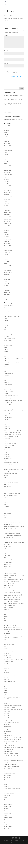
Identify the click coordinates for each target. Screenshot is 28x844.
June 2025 (6, 157)
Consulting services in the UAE (11, 436)
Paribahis (6, 648)
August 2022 (7, 225)
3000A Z (6, 354)
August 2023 (7, 199)
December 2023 (7, 190)
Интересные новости (9, 782)
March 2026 (7, 137)
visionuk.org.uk (7, 731)
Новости (6, 799)
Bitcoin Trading (7, 404)
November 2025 (7, 145)
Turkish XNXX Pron (8, 717)
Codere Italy (7, 428)
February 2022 (7, 239)
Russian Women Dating (9, 675)
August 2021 (7, 252)
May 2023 (6, 205)
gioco (5, 517)
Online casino (7, 639)
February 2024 (7, 185)
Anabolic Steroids (8, 384)
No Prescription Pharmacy (10, 625)
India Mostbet (7, 540)
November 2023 (7, 192)
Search (21, 88)
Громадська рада (8, 771)
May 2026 (6, 132)
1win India (6, 336)
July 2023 (6, 201)
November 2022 (7, 219)
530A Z (5, 360)
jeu (4, 551)
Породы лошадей (8, 813)
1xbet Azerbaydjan (8, 345)
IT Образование (7, 546)
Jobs (5, 557)
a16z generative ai (8, 373)
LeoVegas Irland (7, 566)
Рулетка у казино (8, 817)
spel (5, 683)
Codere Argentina (8, 426)
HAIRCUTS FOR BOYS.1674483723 (12, 522)
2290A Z (6, 349)
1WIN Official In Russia (9, 338)
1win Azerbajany (8, 334)
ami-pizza (6, 382)
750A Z (5, 369)
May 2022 (6, 232)
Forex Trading (7, 488)
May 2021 (6, 259)
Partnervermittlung (8, 651)
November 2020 (7, 272)
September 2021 (8, 250)
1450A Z (6, 325)
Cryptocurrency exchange (10, 443)
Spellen (5, 688)
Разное (5, 815)
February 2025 (7, 165)
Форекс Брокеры (8, 826)
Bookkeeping (7, 413)
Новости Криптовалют (9, 802)
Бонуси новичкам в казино (10, 764)
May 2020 (6, 285)
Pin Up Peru (7, 663)
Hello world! (20, 119)
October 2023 (7, 194)
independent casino (8, 537)
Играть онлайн (7, 777)
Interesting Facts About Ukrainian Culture (14, 542)
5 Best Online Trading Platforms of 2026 (13, 358)
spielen (5, 692)
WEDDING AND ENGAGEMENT (11, 753)
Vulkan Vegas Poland (9, 745)
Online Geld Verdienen (9, 644)
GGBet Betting (7, 513)
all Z (5, 380)
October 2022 (7, 221)
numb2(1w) (6, 631)
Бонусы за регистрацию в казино (11, 766)
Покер (5, 811)
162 (5, 329)
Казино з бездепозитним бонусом (12, 788)
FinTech (6, 475)
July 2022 (6, 228)
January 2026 (7, 141)
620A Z (5, 367)
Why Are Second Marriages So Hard (12, 755)
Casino (5, 424)
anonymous (6, 387)
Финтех (5, 824)
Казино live (6, 786)
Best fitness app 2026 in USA (11, 398)
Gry (5, 520)
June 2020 (6, 283)
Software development (9, 681)
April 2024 (6, 183)
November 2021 (7, 245)
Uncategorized (7, 724)
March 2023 (7, 210)
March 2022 (7, 237)
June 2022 (6, 230)
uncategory (6, 729)
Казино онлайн (7, 791)
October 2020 (7, 274)
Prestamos (6, 668)
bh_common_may (8, 402)
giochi (5, 515)
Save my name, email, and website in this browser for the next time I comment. (14, 71)
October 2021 (7, 248)
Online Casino (7, 642)
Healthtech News (8, 524)
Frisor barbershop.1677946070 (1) (12, 493)
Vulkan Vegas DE (8, 735)
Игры (5, 779)
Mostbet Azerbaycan (9, 583)
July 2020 (6, 281)
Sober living (7, 679)
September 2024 (8, 174)
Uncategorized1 (7, 726)
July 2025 (6, 154)
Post (5, 666)
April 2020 (6, 288)
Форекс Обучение (8, 828)
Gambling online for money (10, 495)
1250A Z (6, 323)
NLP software (7, 623)
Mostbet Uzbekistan (8, 607)
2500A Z (6, 351)
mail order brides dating (10, 573)
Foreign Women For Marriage (11, 482)
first (5, 477)
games (5, 500)
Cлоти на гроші (7, 447)
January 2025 (7, 168)
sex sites (6, 677)
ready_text (6, 672)
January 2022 (7, 241)
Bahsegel (6, 393)
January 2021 (7, 268)
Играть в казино (7, 775)
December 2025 (7, 143)
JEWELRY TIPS (7, 555)
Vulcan (5, 733)
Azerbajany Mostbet (8, 391)
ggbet (5, 508)
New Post (6, 616)
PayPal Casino (7, 655)
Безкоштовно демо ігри (9, 758)
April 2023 (6, 208)
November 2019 (7, 297)
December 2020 (7, 270)
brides (5, 415)
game (5, 497)
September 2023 (8, 197)
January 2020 (7, 294)
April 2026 (6, 134)
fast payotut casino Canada (10, 473)
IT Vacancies (7, 544)
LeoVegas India (7, 564)
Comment (6, 35)
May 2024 (6, 181)
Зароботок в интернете (9, 773)
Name (6, 50)
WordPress (14, 842)
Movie (5, 612)
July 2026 (6, 128)
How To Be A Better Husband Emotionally (14, 526)
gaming (5, 502)
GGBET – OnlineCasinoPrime (10, 511)
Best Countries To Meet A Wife (11, 395)
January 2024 (7, 188)
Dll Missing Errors (8, 458)
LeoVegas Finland (8, 562)
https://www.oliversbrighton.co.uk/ (12, 533)
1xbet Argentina (8, 340)
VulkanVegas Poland (8, 751)
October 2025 (7, 148)
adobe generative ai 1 (9, 375)
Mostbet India (7, 587)
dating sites (6, 454)
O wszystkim (7, 633)
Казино (5, 784)
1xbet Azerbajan (8, 343)
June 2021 (6, 257)
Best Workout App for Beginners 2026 (13, 400)
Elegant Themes (14, 840)
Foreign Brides (7, 480)
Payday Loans (7, 653)
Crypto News (7, 441)
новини (5, 797)
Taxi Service (7, 703)
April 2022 (6, 234)
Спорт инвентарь (8, 819)
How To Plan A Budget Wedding (11, 528)
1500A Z (6, 327)
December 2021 (7, 243)
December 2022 (7, 217)
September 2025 (8, 150)
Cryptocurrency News (9, 445)
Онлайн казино (7, 806)
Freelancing (6, 491)
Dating (5, 449)
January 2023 (7, 214)
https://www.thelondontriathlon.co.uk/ (13, 535)
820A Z (5, 371)
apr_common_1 (7, 389)
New (5, 614)
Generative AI (7, 506)
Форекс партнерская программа (11, 831)
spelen (5, 686)
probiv (5, 670)
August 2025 (7, 152)
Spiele (5, 690)
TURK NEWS (7, 715)
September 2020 (8, 277)
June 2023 (6, 203)
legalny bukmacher (8, 560)
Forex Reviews (7, 486)
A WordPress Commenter (10, 119)
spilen (5, 695)
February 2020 (7, 292)
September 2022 (8, 223)
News (5, 618)
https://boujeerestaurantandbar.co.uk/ (13, 531)
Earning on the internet (9, 465)
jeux (5, 553)
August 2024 (7, 177)
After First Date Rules (9, 378)
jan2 (5, 548)
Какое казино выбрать (9, 793)
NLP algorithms (7, 620)
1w (4, 331)
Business (6, 419)
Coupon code (7, 438)
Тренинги (6, 822)
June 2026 (6, 130)
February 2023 (7, 212)
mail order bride (8, 571)
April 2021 (6, 261)
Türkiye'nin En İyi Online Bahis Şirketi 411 (14, 720)
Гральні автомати (8, 768)
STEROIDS (6, 701)
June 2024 (6, 179)
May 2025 (6, 159)
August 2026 (7, 125)
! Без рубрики (7, 307)
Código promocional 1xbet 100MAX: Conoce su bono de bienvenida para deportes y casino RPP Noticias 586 (12, 432)
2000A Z (6, 347)
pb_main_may (7, 657)
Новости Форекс (7, 804)
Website (6, 63)
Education (6, 467)
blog (5, 406)
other (5, 646)
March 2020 (7, 290)
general (6, 504)
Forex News (6, 484)
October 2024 (7, 172)
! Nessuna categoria (8, 305)
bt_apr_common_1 (8, 417)
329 (5, 356)
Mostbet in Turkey (8, 585)
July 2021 (6, 254)
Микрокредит (7, 795)
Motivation (6, 609)
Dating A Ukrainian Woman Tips (11, 452)
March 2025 (7, 163)
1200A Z (6, 320)
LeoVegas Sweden (8, 568)
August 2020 (7, 279)
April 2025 (6, 161)
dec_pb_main (7, 456)
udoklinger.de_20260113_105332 (11, 722)
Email (5, 57)
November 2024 (7, 170)
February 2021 (7, 265)
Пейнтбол (6, 808)
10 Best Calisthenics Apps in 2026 (12, 316)
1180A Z (6, 318)
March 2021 (7, 263)
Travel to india (7, 713)
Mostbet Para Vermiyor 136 (10, 590)
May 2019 (6, 299)
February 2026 (7, 139)
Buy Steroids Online (8, 422)
